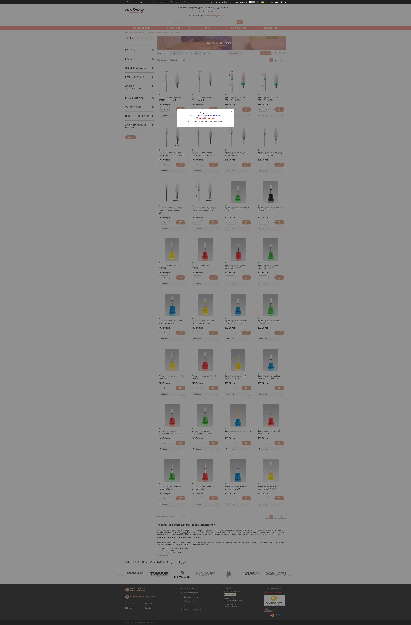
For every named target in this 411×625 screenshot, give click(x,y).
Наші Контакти (162, 2)
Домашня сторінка (127, 2)
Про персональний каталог (181, 2)
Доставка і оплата (147, 2)
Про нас (134, 2)
